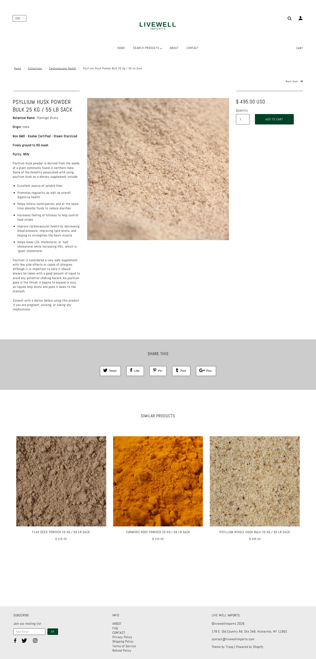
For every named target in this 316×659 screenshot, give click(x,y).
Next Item (292, 81)
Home (17, 68)
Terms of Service (124, 646)
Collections (35, 68)
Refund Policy (121, 650)
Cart (299, 48)
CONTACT (118, 632)
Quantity (242, 110)
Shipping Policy (123, 641)
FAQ (115, 628)
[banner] (158, 26)
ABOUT (116, 623)
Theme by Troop (222, 647)
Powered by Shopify (249, 647)
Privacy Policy (122, 637)
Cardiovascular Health (62, 68)
